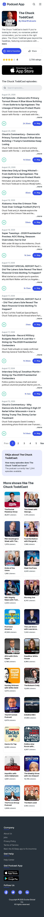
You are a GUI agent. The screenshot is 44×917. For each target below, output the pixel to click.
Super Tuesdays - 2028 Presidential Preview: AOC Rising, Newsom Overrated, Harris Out (21, 236)
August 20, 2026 (8, 95)
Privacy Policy (10, 841)
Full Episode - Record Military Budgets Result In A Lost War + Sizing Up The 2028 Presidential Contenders (19, 340)
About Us (8, 833)
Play (38, 123)
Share (34, 51)
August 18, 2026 (8, 200)
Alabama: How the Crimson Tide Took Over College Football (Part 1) (21, 205)
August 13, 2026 (8, 401)
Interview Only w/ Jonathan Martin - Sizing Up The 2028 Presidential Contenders (21, 375)
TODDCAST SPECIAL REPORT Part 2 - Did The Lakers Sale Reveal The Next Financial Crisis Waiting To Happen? (21, 304)
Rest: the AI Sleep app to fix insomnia (20, 849)
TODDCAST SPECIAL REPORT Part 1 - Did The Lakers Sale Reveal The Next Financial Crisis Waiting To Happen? (22, 269)
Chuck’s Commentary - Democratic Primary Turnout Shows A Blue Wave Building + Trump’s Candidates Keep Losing (21, 139)
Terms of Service (11, 845)
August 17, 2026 (8, 263)
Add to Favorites (13, 51)
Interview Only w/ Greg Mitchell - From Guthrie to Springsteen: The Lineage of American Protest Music (21, 174)
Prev (6, 443)
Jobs (6, 837)
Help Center (9, 859)
